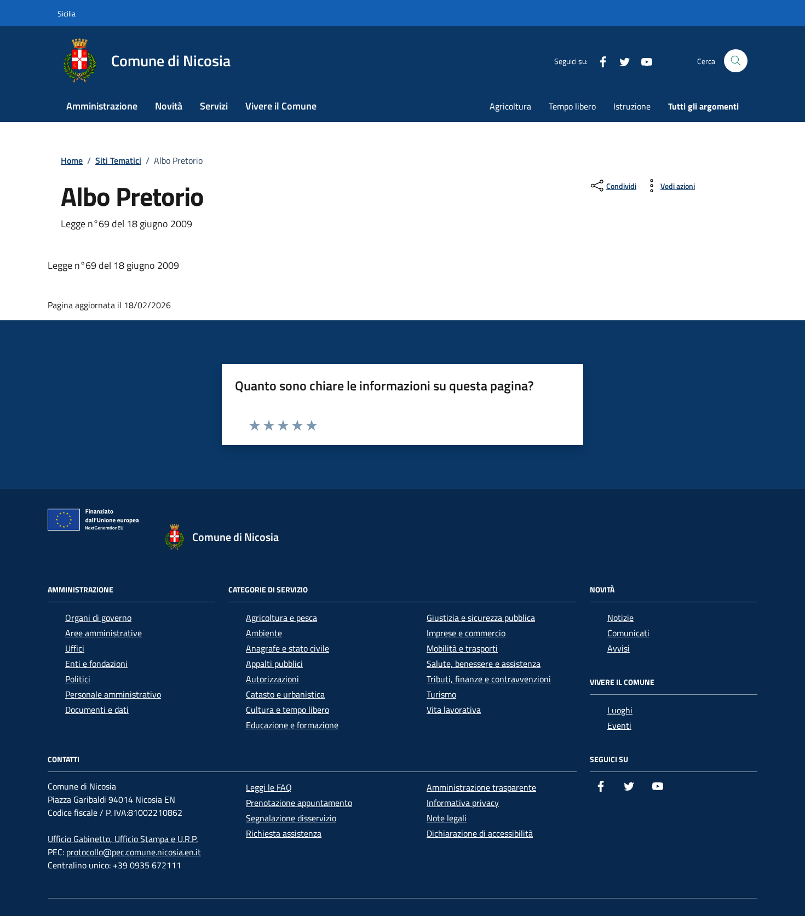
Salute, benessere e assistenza (483, 663)
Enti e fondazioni (96, 663)
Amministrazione (101, 106)
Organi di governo (98, 617)
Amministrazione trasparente (481, 787)
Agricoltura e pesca (281, 617)
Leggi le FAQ (269, 787)
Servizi (214, 106)
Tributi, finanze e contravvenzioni (489, 678)
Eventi (619, 725)
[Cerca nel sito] (736, 61)
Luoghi (620, 710)
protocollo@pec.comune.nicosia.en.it (133, 852)
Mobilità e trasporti (462, 648)
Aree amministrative (103, 633)
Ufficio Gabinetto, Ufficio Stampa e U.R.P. (123, 838)
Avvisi (618, 648)
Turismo (441, 694)
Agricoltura (510, 106)
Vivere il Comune (281, 106)
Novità (168, 106)
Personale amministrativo (113, 694)
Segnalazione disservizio (291, 818)
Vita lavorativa (454, 709)
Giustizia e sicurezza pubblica (481, 617)
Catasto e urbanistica (285, 694)
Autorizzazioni (272, 678)
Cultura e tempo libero (287, 709)
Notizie (620, 617)
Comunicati (628, 633)
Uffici (74, 648)
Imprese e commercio (466, 633)
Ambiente (264, 633)
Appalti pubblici (274, 663)
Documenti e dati (97, 709)
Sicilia (67, 13)
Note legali (447, 818)
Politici (77, 678)
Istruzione (632, 106)
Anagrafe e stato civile (287, 648)
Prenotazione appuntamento (299, 802)
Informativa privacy (463, 802)
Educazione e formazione (292, 724)
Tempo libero (572, 106)
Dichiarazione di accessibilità (480, 833)
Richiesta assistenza (283, 833)
